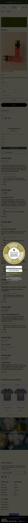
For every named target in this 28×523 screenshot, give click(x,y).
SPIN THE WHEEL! (14, 270)
